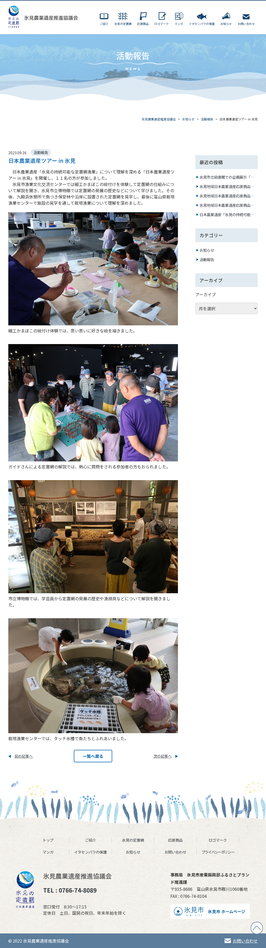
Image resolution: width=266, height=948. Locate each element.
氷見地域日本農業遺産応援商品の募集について (227, 205)
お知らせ (207, 250)
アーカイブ (205, 294)
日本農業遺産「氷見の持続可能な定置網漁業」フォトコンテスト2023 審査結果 (227, 214)
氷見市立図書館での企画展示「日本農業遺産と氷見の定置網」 (227, 177)
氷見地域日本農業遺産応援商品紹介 (227, 196)
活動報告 (207, 259)
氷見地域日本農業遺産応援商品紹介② (227, 186)
